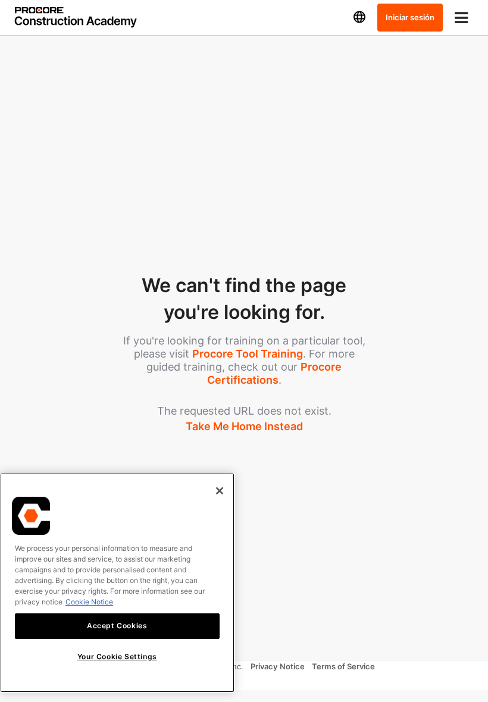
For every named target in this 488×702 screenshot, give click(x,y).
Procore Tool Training (247, 353)
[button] (359, 17)
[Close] (220, 491)
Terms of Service (343, 666)
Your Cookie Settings (117, 656)
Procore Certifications (274, 373)
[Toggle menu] (461, 17)
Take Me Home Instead (244, 426)
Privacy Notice (278, 666)
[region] (117, 582)
